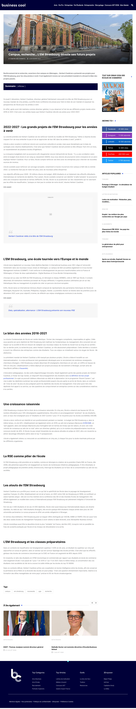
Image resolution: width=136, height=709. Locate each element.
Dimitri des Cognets (18, 58)
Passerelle (23, 368)
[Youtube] (118, 699)
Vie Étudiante (78, 5)
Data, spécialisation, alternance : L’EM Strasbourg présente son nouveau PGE (41, 310)
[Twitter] (110, 699)
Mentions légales (14, 701)
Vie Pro (61, 5)
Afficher (21, 86)
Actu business (107, 254)
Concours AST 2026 (112, 5)
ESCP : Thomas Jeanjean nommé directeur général (23, 647)
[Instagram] (126, 699)
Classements (107, 224)
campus (7, 591)
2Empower (55, 701)
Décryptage (99, 5)
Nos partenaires (27, 701)
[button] (132, 5)
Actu (55, 5)
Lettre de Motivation (110, 194)
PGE (40, 591)
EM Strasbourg (18, 591)
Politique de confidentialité (42, 701)
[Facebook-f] (114, 699)
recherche (48, 591)
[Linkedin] (126, 701)
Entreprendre (89, 5)
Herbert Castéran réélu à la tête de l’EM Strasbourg (30, 236)
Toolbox (105, 179)
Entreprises (69, 5)
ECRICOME (87, 423)
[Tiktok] (122, 699)
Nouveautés (31, 591)
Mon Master (124, 5)
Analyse (105, 209)
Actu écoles (8, 639)
